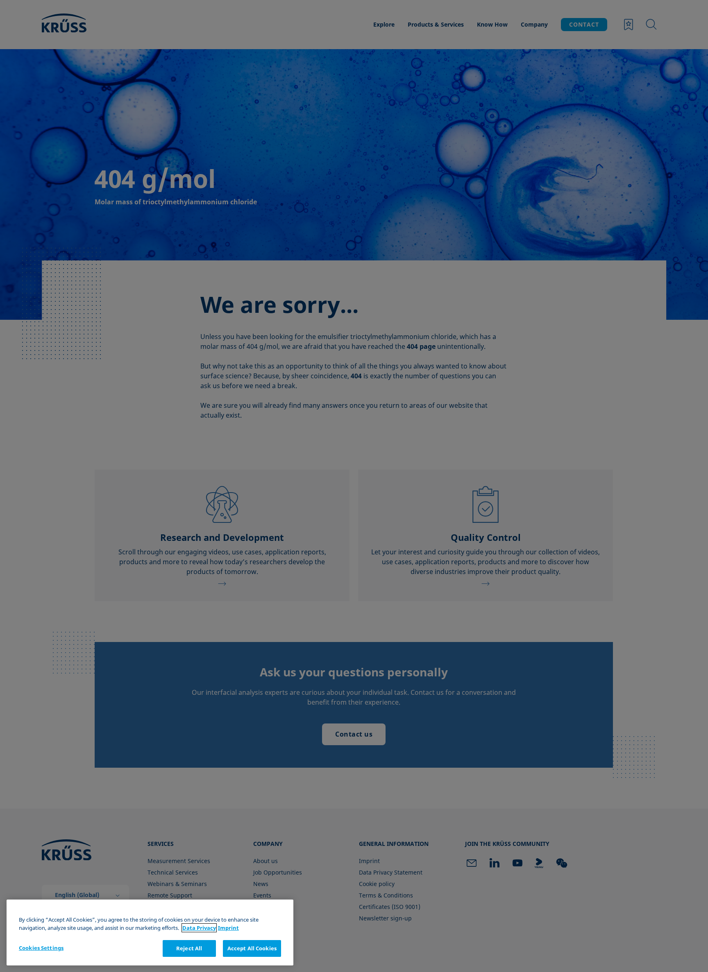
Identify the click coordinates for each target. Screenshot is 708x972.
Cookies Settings (41, 948)
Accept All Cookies (252, 948)
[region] (150, 932)
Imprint (228, 927)
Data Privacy (199, 927)
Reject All (189, 948)
